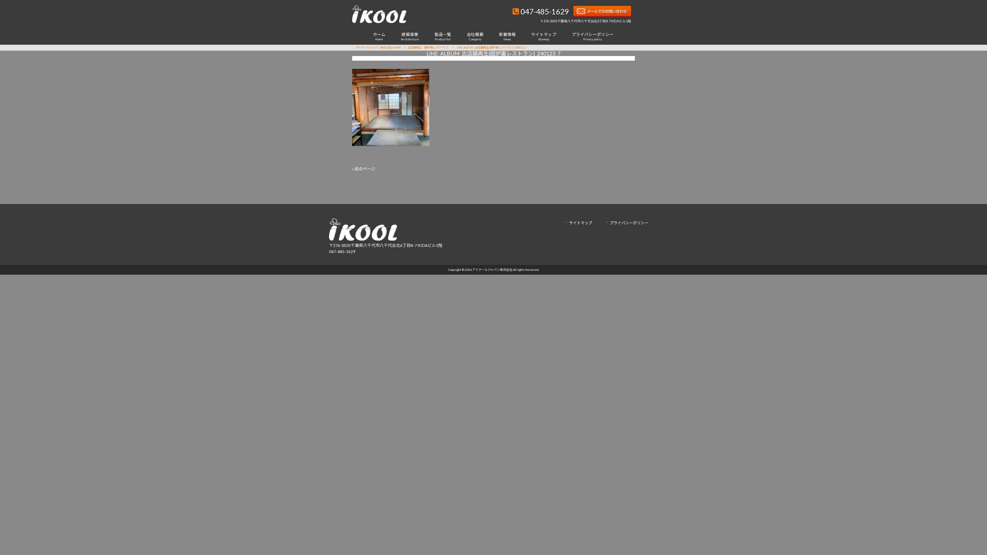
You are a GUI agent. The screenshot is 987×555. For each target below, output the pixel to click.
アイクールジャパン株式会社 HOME (378, 47)
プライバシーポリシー (629, 222)
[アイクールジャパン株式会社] (379, 21)
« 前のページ (363, 168)
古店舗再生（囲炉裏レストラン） (429, 47)
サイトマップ (580, 222)
